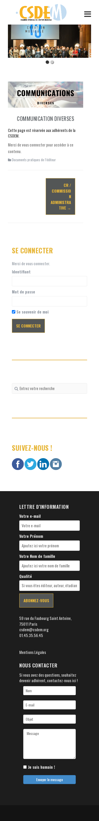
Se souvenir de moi (32, 312)
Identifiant (21, 271)
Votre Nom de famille (37, 556)
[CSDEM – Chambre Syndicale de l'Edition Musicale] (41, 12)
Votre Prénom (31, 536)
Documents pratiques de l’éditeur (34, 159)
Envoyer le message (49, 779)
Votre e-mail (30, 516)
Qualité (25, 576)
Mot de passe (23, 292)
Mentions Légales (32, 652)
